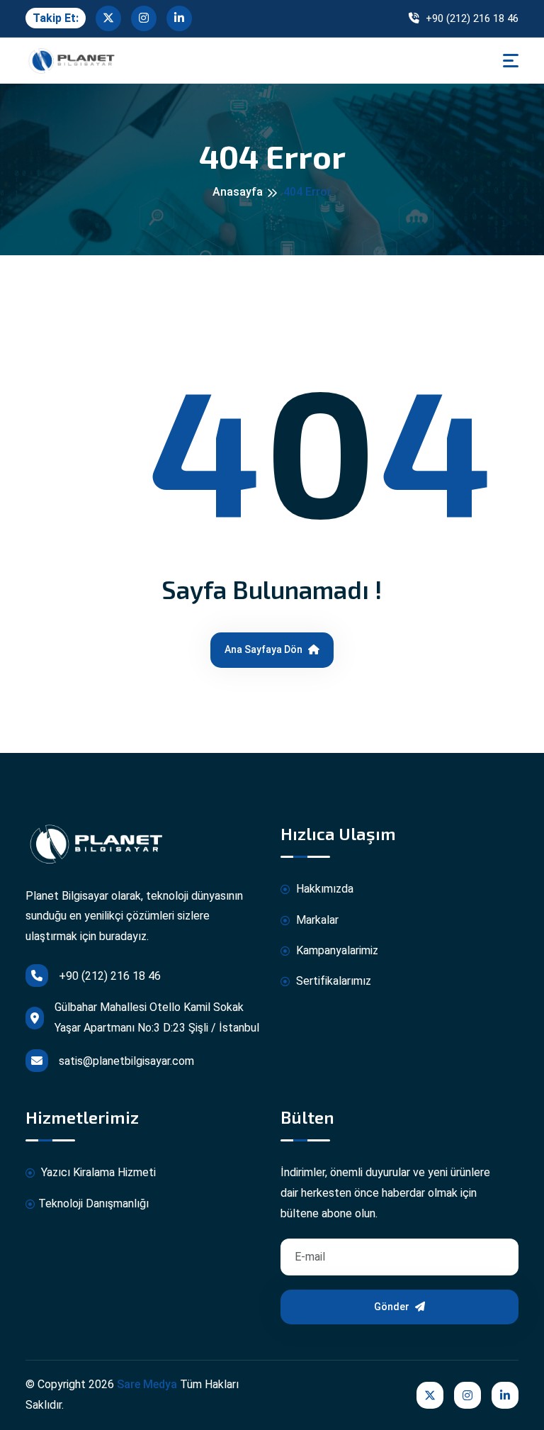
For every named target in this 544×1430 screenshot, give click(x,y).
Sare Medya (147, 1384)
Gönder (393, 1306)
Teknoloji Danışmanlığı (93, 1203)
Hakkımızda (323, 888)
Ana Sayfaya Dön (265, 649)
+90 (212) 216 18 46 (470, 18)
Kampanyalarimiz (335, 950)
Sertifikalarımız (332, 981)
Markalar (316, 920)
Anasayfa (237, 192)
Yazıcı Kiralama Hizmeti (97, 1172)
